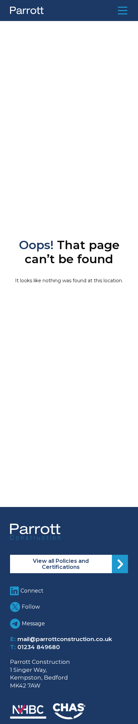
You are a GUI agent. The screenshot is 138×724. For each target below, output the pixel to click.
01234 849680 (38, 647)
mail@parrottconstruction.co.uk (64, 639)
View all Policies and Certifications (61, 564)
